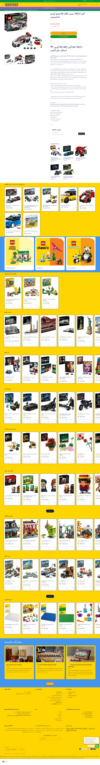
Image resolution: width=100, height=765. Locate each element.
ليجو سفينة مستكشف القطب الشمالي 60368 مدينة (47, 581)
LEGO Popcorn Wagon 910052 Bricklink (29, 540)
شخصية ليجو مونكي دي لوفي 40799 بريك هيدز (84, 496)
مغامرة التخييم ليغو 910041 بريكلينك (83, 540)
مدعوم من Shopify (22, 753)
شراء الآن (64, 33)
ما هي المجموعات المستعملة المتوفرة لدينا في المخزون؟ (18, 715)
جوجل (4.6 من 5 (88, 717)
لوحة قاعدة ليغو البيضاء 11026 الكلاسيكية (11, 624)
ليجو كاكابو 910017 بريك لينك (46, 540)
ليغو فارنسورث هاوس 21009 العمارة (65, 336)
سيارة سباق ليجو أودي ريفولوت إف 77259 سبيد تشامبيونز (13, 206)
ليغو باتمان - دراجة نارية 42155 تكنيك (83, 413)
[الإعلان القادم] (97, 1)
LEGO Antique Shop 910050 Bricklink (11, 540)
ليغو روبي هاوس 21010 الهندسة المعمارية (48, 336)
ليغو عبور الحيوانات (10, 268)
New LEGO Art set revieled (14, 665)
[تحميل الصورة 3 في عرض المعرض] (30, 59)
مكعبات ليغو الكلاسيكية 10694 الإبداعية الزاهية (83, 625)
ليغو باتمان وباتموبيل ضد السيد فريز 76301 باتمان (12, 414)
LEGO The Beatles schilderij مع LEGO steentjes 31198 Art (65, 378)
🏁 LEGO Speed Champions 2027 (46, 665)
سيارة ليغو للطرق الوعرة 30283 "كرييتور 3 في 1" (31, 231)
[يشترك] (59, 738)
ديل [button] (52, 124)
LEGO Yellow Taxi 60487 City (65, 205)
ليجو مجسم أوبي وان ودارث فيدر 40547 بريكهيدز (65, 496)
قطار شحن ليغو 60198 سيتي (9, 580)
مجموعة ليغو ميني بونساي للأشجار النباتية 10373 (12, 454)
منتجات (10, 10)
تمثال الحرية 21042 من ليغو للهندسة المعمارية (83, 337)
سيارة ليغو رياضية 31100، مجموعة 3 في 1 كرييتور (86, 206)
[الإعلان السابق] (2, 1)
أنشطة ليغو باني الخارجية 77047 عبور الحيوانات (49, 300)
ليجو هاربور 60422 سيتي (81, 580)
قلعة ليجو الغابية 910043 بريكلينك (64, 540)
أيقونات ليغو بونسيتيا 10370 (45, 453)
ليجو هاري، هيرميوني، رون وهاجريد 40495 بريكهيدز (48, 496)
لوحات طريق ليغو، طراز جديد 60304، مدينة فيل (30, 581)
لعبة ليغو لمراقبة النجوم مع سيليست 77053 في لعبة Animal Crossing (13, 300)
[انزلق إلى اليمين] (52, 349)
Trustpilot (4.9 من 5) (88, 712)
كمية (51, 40)
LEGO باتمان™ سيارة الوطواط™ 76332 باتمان (29, 414)
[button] (2, 4)
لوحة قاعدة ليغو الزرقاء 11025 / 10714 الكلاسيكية (47, 625)
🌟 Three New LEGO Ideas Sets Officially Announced (80, 666)
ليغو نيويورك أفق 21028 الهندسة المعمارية (30, 336)
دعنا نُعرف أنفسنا (72, 692)
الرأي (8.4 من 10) (88, 715)
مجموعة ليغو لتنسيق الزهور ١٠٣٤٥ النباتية (30, 453)
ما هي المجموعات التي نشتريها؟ (23, 713)
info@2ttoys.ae (58, 702)
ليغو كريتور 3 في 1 (71, 268)
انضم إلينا (70, 697)
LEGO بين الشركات (73, 695)
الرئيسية (6, 10)
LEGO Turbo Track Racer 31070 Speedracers (13, 230)
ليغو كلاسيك (39, 268)
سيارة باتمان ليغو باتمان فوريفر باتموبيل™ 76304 (48, 414)
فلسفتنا (70, 693)
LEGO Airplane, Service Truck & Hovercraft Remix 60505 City (50, 206)
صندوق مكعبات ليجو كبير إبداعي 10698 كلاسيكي (29, 625)
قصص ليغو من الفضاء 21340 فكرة (46, 377)
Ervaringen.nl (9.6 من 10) (87, 713)
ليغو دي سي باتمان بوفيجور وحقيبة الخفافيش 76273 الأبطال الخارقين (65, 414)
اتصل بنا (28, 692)
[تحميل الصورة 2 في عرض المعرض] (20, 59)
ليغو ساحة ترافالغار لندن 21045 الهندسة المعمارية (11, 337)
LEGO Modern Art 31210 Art (9, 377)
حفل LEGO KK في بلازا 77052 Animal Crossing (30, 300)
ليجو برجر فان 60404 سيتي (63, 580)
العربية (85, 0)
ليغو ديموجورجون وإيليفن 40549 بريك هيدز (12, 495)
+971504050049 (54, 704)
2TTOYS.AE (58, 692)
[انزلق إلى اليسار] (47, 349)
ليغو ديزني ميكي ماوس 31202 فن (28, 377)
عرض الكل (50, 511)
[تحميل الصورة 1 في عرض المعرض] (9, 59)
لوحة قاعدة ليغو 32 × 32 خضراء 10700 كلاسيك (65, 625)
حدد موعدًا (18, 693)
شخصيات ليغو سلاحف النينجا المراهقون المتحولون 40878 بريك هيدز (29, 496)
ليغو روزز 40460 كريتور (81, 453)
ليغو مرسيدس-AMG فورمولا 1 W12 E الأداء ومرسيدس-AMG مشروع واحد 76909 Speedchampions (31, 206)
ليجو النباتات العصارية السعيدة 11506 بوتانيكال (65, 454)
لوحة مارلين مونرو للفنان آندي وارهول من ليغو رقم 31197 (84, 378)
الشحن (55, 26)
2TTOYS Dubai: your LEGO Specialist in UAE (13, 753)
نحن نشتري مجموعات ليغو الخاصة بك (22, 712)
